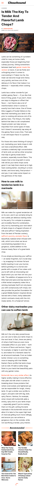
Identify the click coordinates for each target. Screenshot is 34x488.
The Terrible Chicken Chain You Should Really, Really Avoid (25, 451)
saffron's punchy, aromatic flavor (14, 236)
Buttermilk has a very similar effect (15, 375)
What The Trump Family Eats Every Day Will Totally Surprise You (7, 451)
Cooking (4, 8)
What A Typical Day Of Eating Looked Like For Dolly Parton (25, 477)
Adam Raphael (8, 28)
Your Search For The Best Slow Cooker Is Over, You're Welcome (8, 477)
